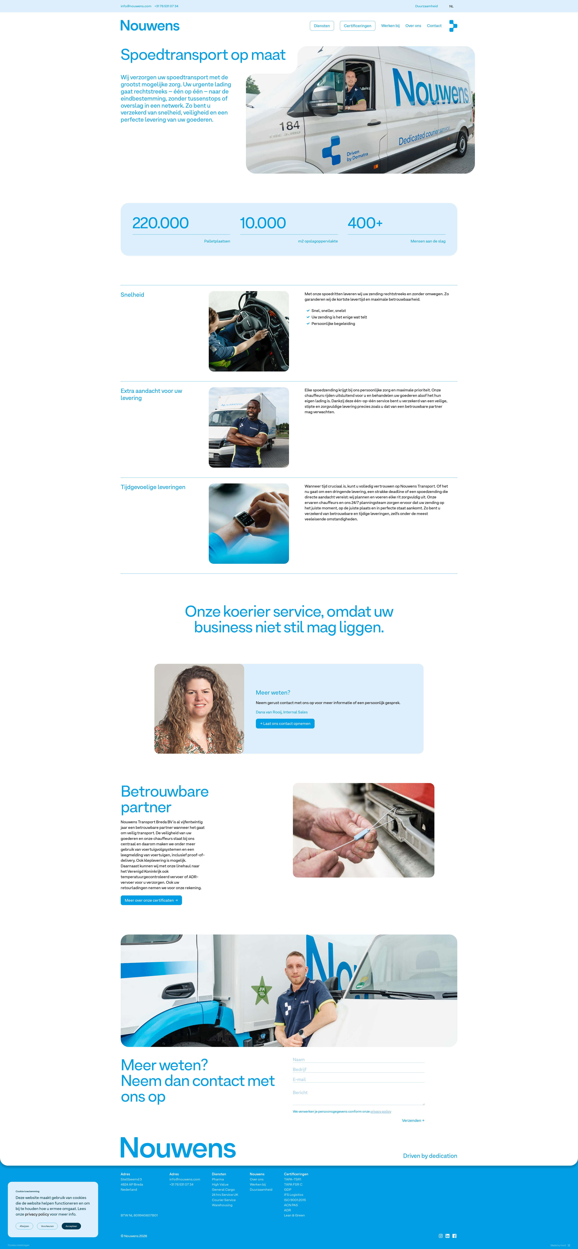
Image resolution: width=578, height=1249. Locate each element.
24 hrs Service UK (225, 1194)
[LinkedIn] (448, 1236)
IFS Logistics (293, 1194)
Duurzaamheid (426, 6)
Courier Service (224, 1200)
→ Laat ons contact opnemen (285, 723)
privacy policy (380, 1111)
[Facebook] (454, 1236)
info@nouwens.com (136, 6)
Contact (434, 25)
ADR (287, 1210)
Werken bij (390, 25)
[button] (451, 6)
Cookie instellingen (18, 1245)
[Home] (157, 25)
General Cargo (223, 1189)
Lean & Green (294, 1215)
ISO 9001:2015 (295, 1200)
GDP (287, 1189)
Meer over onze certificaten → (151, 900)
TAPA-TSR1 (292, 1179)
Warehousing (222, 1205)
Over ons (413, 25)
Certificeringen (357, 25)
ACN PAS (291, 1205)
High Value (220, 1184)
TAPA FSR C (293, 1184)
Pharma (218, 1179)
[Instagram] (441, 1236)
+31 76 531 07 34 (166, 6)
